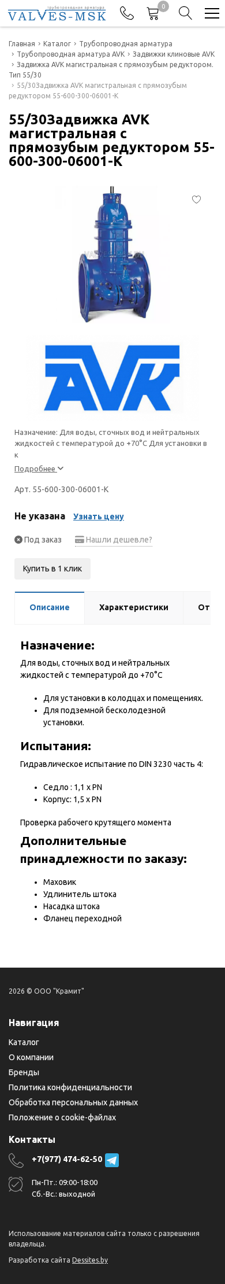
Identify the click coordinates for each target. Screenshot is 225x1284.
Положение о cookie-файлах (62, 1117)
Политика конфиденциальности (70, 1087)
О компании (31, 1057)
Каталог (24, 1042)
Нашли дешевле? (118, 539)
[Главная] (57, 13)
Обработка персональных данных (73, 1102)
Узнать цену (98, 516)
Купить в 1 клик (52, 568)
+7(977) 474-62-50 (67, 1159)
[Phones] (127, 13)
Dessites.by (90, 1260)
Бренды (24, 1072)
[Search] (185, 13)
